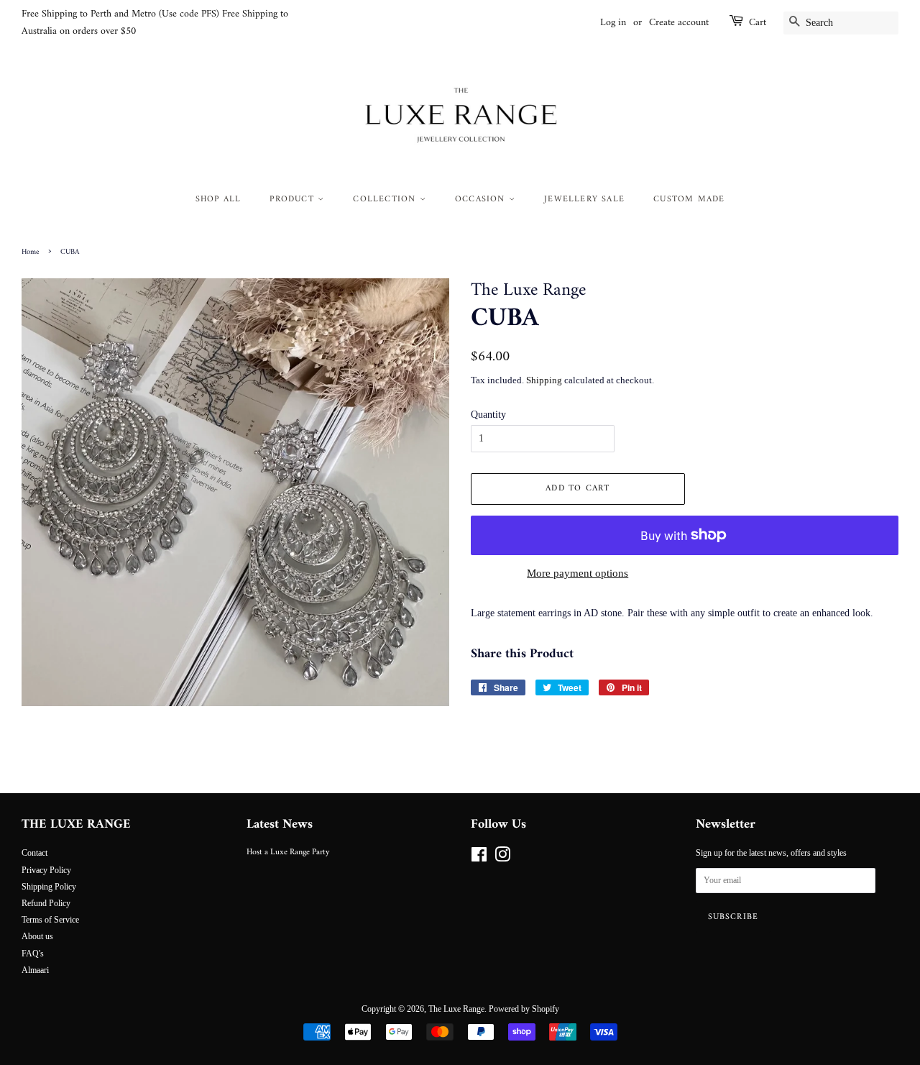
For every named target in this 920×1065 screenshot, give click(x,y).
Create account (679, 23)
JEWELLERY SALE (584, 199)
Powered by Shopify (524, 1009)
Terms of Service (50, 920)
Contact (34, 853)
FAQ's (33, 954)
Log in (613, 23)
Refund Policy (46, 903)
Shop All (219, 199)
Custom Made (688, 199)
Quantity (488, 414)
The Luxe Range (456, 1009)
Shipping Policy (49, 887)
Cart (757, 23)
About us (37, 936)
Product (294, 199)
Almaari (35, 970)
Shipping (544, 380)
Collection (386, 199)
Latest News (280, 824)
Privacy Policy (46, 870)
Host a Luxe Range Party (288, 852)
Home (30, 252)
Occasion (482, 199)
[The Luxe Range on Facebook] (479, 858)
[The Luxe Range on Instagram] (502, 858)
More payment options (577, 573)
